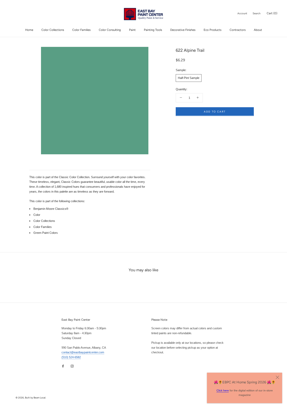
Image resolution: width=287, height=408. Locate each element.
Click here (223, 390)
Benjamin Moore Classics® (50, 208)
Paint (132, 30)
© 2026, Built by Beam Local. (31, 397)
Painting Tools (153, 30)
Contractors (238, 30)
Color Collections (52, 30)
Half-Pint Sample (188, 77)
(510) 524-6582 (71, 357)
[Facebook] (63, 366)
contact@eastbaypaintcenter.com (83, 352)
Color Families (81, 30)
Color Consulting (110, 30)
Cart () (272, 13)
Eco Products (212, 30)
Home (29, 30)
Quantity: (181, 89)
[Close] (277, 377)
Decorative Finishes (182, 30)
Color (36, 214)
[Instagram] (72, 366)
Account (242, 13)
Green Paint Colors (45, 232)
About (258, 30)
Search (256, 13)
